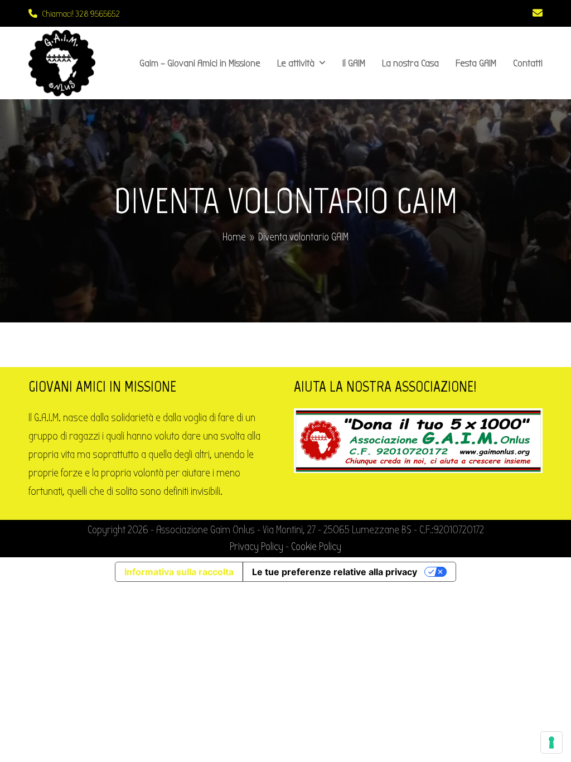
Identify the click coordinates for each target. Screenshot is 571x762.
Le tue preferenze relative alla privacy (334, 571)
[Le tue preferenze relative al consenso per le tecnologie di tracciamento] (551, 742)
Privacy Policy (256, 547)
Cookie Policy (316, 547)
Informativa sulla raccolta (179, 571)
